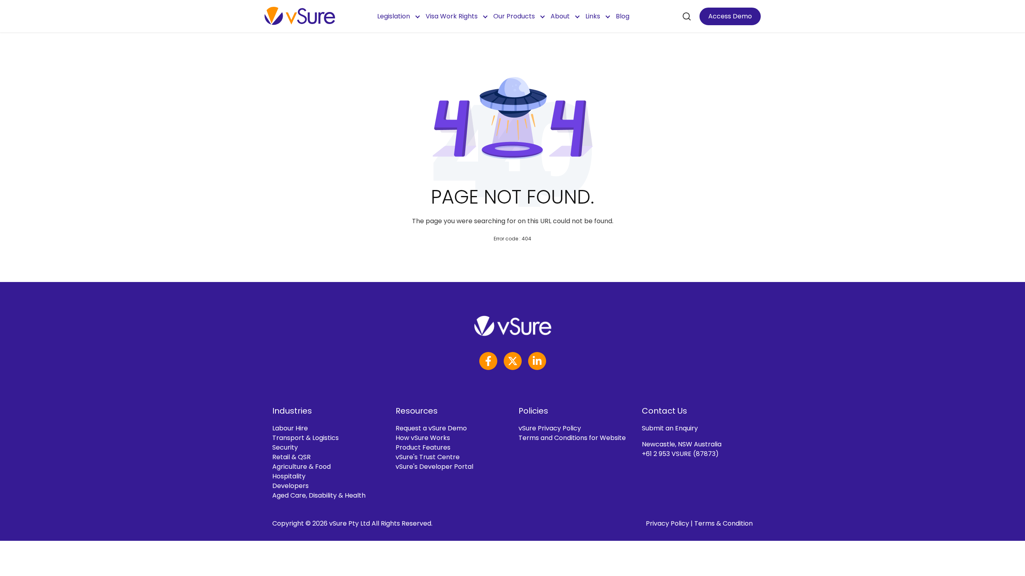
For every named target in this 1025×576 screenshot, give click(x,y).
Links (592, 16)
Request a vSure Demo (431, 428)
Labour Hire (290, 428)
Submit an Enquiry (670, 428)
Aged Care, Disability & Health (319, 495)
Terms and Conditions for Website (572, 437)
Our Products (514, 16)
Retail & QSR (291, 457)
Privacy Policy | (670, 523)
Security (285, 447)
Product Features (423, 447)
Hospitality (288, 476)
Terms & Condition (723, 523)
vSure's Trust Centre (428, 457)
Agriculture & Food (301, 466)
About (560, 16)
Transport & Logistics (305, 437)
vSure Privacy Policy (550, 428)
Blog (622, 16)
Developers (290, 485)
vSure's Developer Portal (434, 466)
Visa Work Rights (452, 16)
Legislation (393, 16)
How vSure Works (423, 437)
